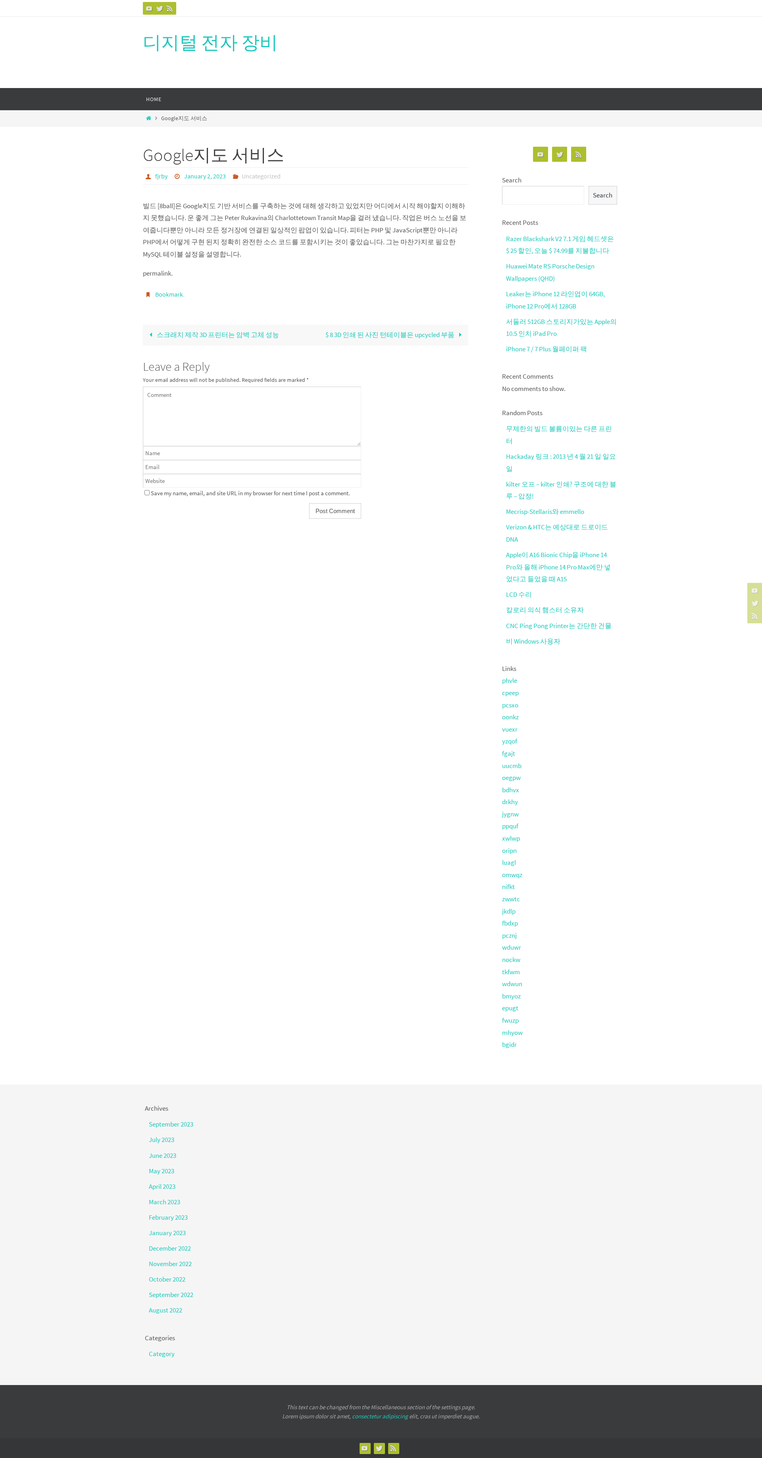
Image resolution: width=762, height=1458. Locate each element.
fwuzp (510, 1020)
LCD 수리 (519, 594)
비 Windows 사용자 (533, 641)
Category (162, 1353)
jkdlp (509, 911)
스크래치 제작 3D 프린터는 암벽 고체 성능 (217, 334)
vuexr (510, 729)
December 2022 (170, 1248)
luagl (509, 862)
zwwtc (511, 899)
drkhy (510, 801)
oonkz (510, 717)
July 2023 (161, 1139)
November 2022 (170, 1263)
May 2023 (161, 1171)
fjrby (161, 176)
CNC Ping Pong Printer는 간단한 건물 (559, 625)
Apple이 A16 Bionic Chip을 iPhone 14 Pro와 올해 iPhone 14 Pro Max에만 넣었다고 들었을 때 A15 (558, 566)
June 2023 (162, 1155)
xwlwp (511, 838)
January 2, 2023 (205, 176)
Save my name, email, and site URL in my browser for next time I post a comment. (250, 493)
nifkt (508, 886)
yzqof (509, 741)
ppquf (510, 826)
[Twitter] (159, 8)
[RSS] (170, 8)
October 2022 (167, 1279)
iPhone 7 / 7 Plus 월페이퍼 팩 (546, 349)
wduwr (511, 947)
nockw (511, 959)
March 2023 (164, 1201)
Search (511, 180)
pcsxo (510, 705)
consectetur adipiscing (380, 1416)
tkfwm (511, 972)
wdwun (512, 983)
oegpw (511, 777)
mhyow (512, 1032)
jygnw (510, 814)
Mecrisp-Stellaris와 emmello (545, 511)
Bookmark (169, 294)
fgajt (508, 753)
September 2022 (171, 1294)
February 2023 (168, 1217)
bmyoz (511, 996)
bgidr (509, 1044)
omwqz (512, 874)
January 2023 (167, 1232)
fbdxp (510, 923)
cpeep (510, 692)
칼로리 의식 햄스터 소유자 (545, 609)
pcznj (509, 935)
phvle (509, 680)
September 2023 (171, 1124)
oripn (509, 850)
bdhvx (510, 790)
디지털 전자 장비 (210, 42)
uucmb (511, 765)
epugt (510, 1008)
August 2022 (165, 1310)
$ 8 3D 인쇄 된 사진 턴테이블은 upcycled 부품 (390, 334)
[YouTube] (149, 8)
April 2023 (162, 1186)
